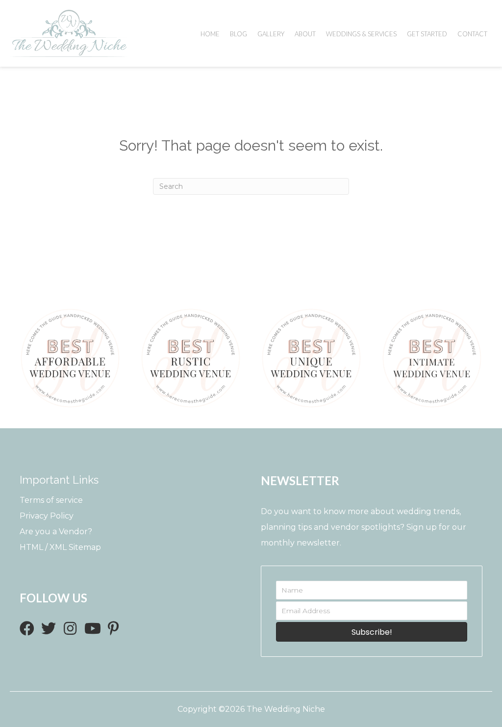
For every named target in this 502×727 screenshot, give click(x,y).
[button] (27, 628)
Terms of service (51, 500)
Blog (238, 34)
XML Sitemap (75, 547)
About (305, 34)
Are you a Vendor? (56, 531)
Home (210, 34)
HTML (31, 547)
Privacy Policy (47, 515)
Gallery (270, 34)
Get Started (427, 34)
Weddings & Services (361, 34)
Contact (472, 34)
